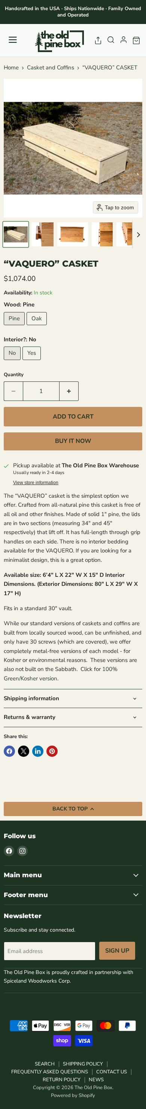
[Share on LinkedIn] (37, 751)
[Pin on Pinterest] (52, 751)
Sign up (117, 951)
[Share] (98, 40)
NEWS (96, 1079)
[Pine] (15, 327)
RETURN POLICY (61, 1079)
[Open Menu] (13, 40)
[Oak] (38, 327)
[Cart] (136, 40)
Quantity (14, 375)
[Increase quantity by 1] (69, 391)
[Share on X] (23, 751)
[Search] (111, 40)
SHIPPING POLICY (83, 1064)
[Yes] (32, 362)
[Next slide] (138, 234)
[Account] (123, 40)
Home (11, 68)
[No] (13, 362)
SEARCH (45, 1064)
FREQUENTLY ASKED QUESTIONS (49, 1071)
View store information (35, 482)
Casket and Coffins (50, 68)
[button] (15, 234)
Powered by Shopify (73, 1095)
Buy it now (73, 441)
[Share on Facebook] (9, 751)
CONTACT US (111, 1071)
